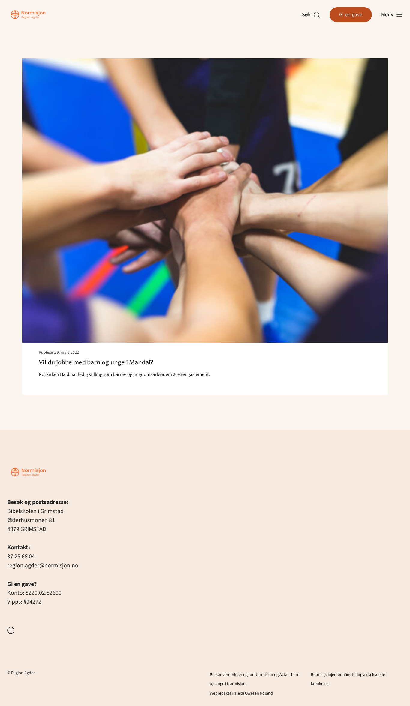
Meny (387, 14)
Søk (307, 15)
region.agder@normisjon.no (42, 565)
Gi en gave (350, 14)
